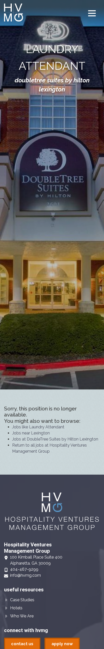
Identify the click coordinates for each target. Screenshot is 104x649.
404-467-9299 (24, 569)
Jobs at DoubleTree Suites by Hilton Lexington (55, 439)
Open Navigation (92, 13)
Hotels (16, 608)
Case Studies (22, 599)
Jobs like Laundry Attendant (38, 427)
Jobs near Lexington (31, 433)
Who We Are (22, 616)
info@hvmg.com (25, 575)
